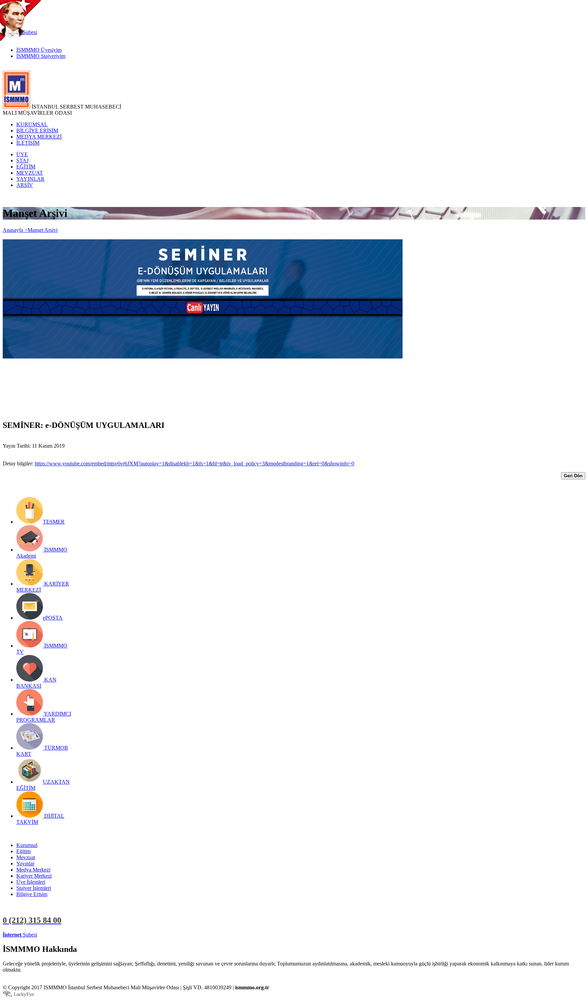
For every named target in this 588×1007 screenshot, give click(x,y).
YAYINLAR (30, 179)
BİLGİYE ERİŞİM (37, 130)
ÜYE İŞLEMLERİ (59, 935)
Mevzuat (25, 857)
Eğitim (23, 851)
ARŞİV (24, 185)
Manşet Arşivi (43, 230)
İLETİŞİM (27, 143)
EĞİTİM (25, 167)
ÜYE (22, 154)
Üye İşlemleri (30, 882)
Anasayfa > (15, 230)
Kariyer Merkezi (34, 876)
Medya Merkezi (33, 870)
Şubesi (20, 935)
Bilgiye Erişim (31, 894)
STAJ (22, 160)
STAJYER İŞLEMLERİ (108, 935)
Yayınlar (25, 863)
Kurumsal (26, 845)
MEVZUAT (29, 173)
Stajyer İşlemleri (33, 888)
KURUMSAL (32, 124)
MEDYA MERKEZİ (39, 137)
